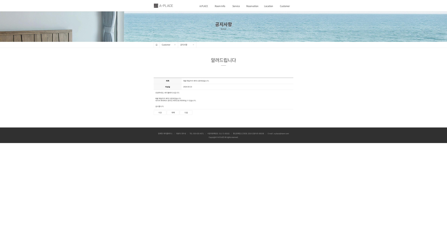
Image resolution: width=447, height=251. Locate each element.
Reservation (252, 6)
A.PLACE (204, 6)
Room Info (220, 6)
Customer (285, 6)
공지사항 (183, 44)
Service (236, 6)
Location (268, 6)
